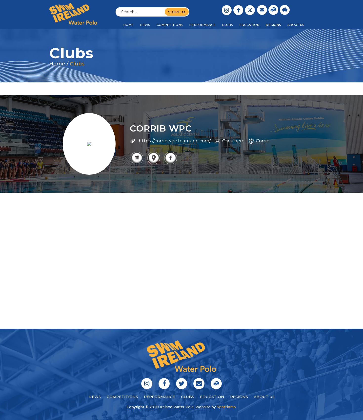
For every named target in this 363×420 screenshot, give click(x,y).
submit (174, 12)
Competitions (122, 396)
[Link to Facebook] (238, 10)
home (57, 64)
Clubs (77, 64)
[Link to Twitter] (250, 10)
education (212, 396)
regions (239, 396)
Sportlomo (226, 407)
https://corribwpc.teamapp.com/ (175, 141)
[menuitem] (128, 25)
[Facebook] (170, 164)
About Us (264, 396)
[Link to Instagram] (227, 10)
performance (159, 396)
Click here (233, 141)
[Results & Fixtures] (137, 164)
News (95, 396)
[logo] (73, 14)
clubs (187, 396)
